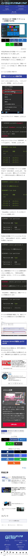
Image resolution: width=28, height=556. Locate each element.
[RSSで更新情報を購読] (22, 383)
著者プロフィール (21, 544)
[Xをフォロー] (11, 383)
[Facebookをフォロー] (13, 383)
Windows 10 (11, 430)
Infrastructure (21, 546)
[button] (18, 44)
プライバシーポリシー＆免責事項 (20, 541)
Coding (20, 549)
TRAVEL (7, 549)
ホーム (7, 540)
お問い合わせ (7, 544)
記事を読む (14, 424)
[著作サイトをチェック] (9, 383)
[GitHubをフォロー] (18, 383)
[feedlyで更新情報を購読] (20, 383)
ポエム (7, 546)
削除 (22, 430)
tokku (9, 374)
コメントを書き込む (14, 520)
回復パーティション (7, 433)
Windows (5, 430)
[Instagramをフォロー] (15, 383)
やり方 (18, 430)
